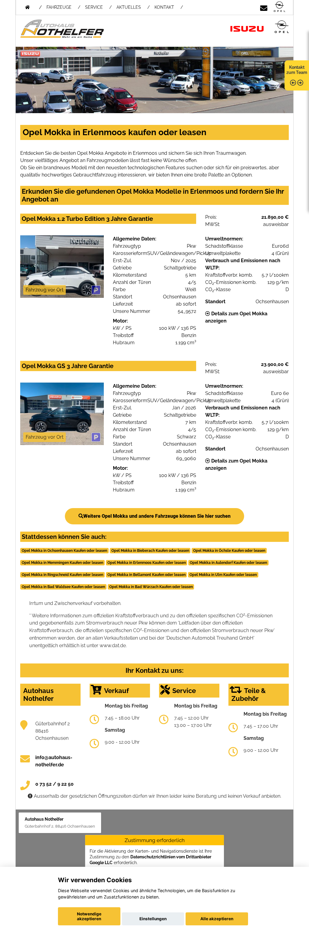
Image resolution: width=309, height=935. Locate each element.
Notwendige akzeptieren (89, 916)
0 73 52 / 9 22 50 (54, 784)
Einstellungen (153, 918)
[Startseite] (279, 7)
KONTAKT (164, 7)
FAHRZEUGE (59, 7)
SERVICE (94, 7)
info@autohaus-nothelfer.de (53, 761)
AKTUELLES (128, 7)
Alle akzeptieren (216, 918)
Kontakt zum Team (296, 70)
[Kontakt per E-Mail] (263, 7)
